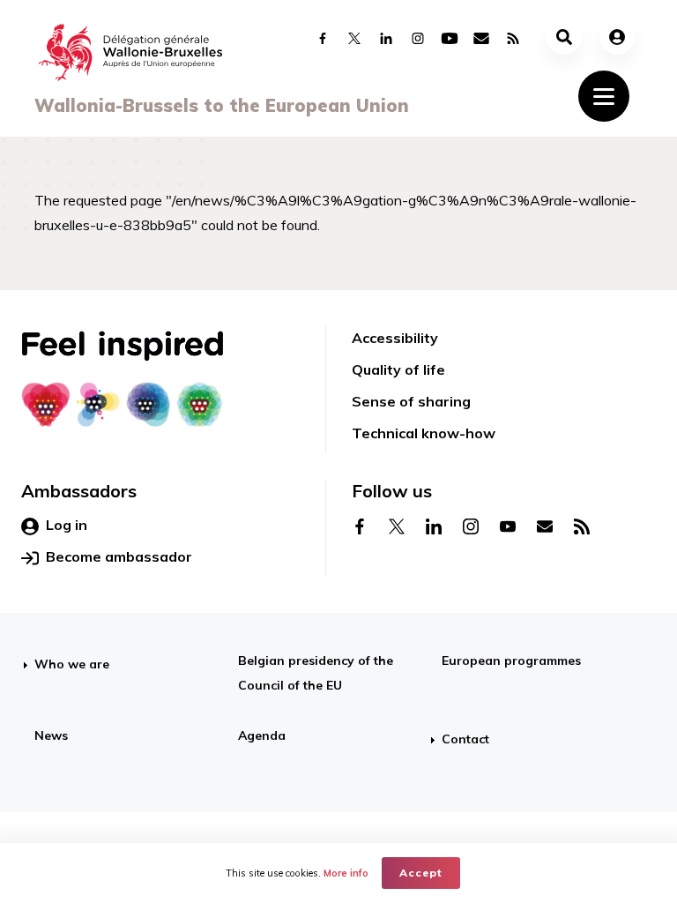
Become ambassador (119, 556)
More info (346, 873)
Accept (421, 872)
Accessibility (395, 338)
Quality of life (398, 369)
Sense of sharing (411, 401)
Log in (66, 525)
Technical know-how (423, 433)
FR (380, 802)
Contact (465, 739)
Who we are (71, 664)
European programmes (511, 660)
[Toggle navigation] (603, 96)
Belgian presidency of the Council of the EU (315, 673)
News (51, 735)
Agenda (262, 735)
